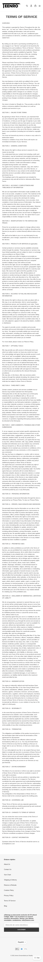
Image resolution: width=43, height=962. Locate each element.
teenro (17, 955)
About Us (7, 864)
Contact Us (7, 869)
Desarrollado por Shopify (26, 955)
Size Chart (7, 874)
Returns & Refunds (10, 885)
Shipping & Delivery (10, 880)
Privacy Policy (8, 895)
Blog (5, 906)
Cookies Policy (9, 890)
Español (21, 942)
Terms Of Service (10, 900)
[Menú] (40, 6)
